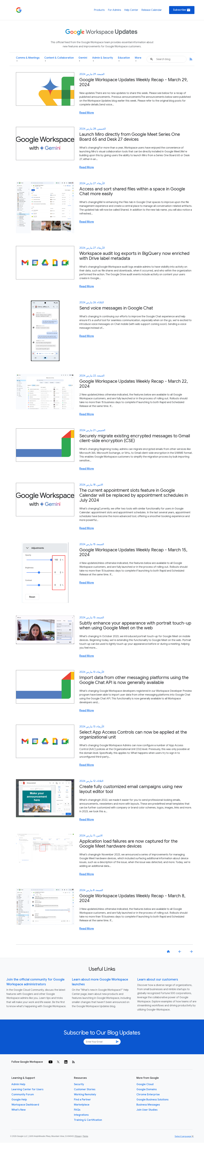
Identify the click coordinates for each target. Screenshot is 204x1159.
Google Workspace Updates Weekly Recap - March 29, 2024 (133, 82)
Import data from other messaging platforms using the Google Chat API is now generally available (134, 680)
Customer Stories (84, 1089)
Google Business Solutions (152, 1099)
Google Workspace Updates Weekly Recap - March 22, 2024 (133, 383)
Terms (85, 1136)
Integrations (81, 1114)
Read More (86, 112)
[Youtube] (50, 1062)
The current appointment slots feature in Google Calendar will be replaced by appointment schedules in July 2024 (133, 495)
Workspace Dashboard (25, 1104)
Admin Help (18, 1084)
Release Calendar (151, 10)
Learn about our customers (157, 979)
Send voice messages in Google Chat (116, 308)
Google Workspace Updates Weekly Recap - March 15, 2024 (133, 552)
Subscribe (181, 10)
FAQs (77, 1109)
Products (99, 10)
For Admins (114, 10)
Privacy (78, 1136)
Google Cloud (144, 1084)
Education (124, 59)
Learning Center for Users (27, 1089)
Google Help (19, 1099)
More (138, 59)
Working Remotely (85, 1094)
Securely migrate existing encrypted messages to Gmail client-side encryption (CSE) (134, 438)
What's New (18, 1109)
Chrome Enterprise (148, 1094)
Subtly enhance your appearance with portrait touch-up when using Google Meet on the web (135, 625)
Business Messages (148, 1104)
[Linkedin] (66, 1062)
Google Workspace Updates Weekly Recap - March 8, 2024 (132, 898)
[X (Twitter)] (58, 1062)
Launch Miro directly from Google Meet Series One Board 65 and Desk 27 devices (129, 137)
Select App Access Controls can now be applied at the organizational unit (133, 734)
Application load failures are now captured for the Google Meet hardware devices (128, 843)
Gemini (82, 59)
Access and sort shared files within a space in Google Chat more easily (132, 191)
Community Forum (22, 1094)
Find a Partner (82, 1099)
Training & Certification (88, 1120)
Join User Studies (146, 1109)
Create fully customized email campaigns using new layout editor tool (130, 789)
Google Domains (146, 1089)
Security (79, 1084)
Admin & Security (102, 59)
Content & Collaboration (59, 59)
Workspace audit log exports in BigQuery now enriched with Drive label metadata (134, 256)
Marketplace (81, 1104)
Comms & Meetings (28, 59)
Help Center (131, 10)
